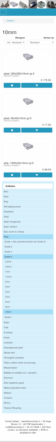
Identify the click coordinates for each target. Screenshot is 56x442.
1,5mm (8, 276)
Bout (6, 191)
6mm (7, 301)
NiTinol (7, 402)
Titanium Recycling (12, 407)
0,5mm (8, 261)
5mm (7, 296)
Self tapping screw (12, 206)
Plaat (6, 236)
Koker (6, 322)
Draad (6, 337)
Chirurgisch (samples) (14, 357)
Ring (6, 201)
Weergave (20, 37)
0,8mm (8, 266)
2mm (7, 281)
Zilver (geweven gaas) (14, 382)
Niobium (7, 392)
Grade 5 (8, 256)
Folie (6, 327)
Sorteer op (49, 37)
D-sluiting (8, 332)
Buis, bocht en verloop (14, 231)
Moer (6, 196)
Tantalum (8, 397)
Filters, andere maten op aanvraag (19, 362)
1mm (7, 271)
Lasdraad (8, 342)
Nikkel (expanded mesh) (15, 387)
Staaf (6, 216)
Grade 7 (8, 317)
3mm (7, 286)
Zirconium (8, 377)
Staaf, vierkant (10, 226)
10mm (8, 311)
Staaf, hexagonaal (12, 221)
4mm (7, 291)
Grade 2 (8, 246)
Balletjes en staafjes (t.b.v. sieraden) (20, 372)
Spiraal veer (9, 352)
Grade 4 (8, 251)
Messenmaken (10, 367)
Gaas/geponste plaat (13, 347)
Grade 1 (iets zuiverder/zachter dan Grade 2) (25, 241)
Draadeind (8, 211)
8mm (7, 306)
